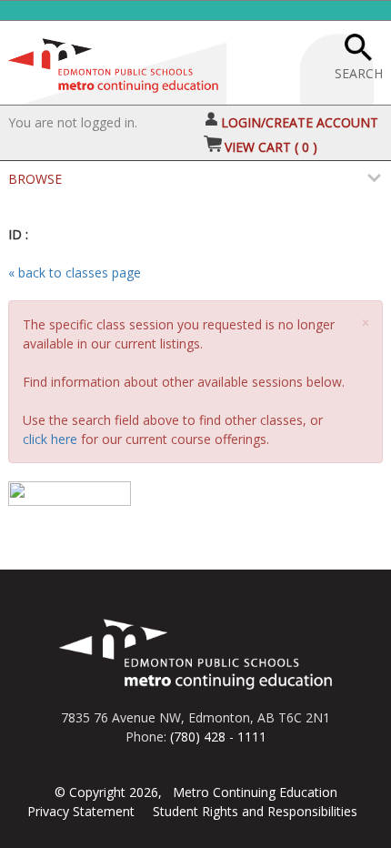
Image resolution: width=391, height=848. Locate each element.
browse (35, 178)
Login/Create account (299, 122)
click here (50, 439)
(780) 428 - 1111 (218, 736)
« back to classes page (74, 272)
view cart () (271, 147)
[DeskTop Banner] (113, 61)
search (359, 73)
